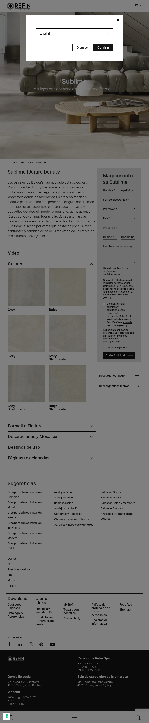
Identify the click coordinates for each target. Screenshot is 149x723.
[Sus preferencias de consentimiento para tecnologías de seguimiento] (6, 716)
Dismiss (82, 47)
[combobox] (74, 33)
